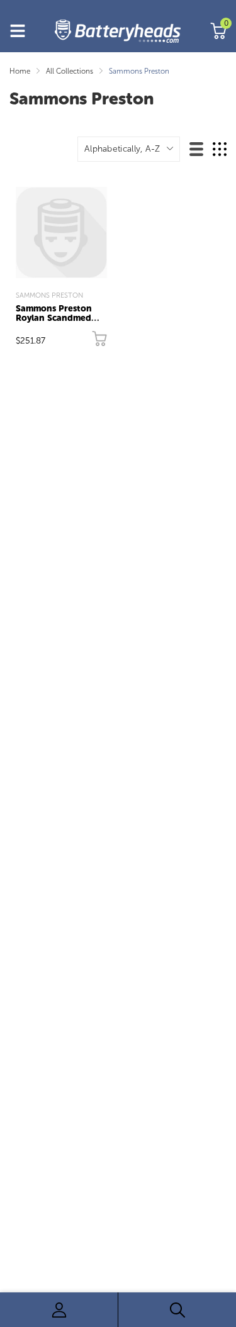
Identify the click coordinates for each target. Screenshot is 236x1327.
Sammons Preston (49, 295)
